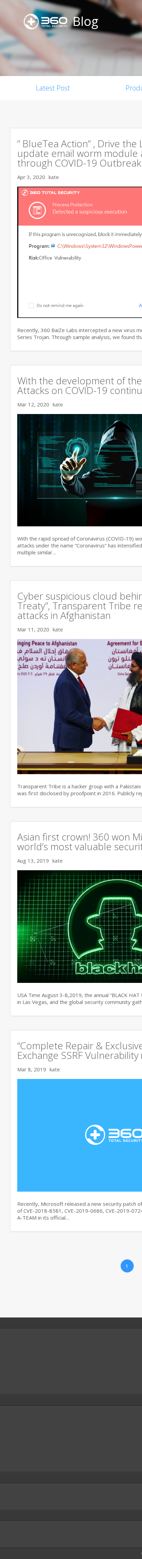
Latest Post (53, 88)
